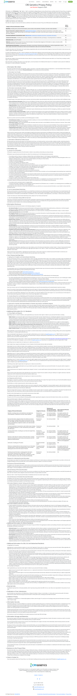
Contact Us (40, 675)
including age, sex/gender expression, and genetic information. (44, 35)
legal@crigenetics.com (50, 334)
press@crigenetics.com (39, 689)
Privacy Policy (68, 694)
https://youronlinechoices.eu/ (37, 274)
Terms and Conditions (60, 694)
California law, (28, 35)
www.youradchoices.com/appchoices (46, 281)
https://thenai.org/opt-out (28, 271)
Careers (35, 675)
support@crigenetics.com (39, 687)
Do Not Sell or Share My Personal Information (28, 53)
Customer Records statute (30, 30)
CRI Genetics (17, 694)
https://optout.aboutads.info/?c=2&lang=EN (31, 273)
